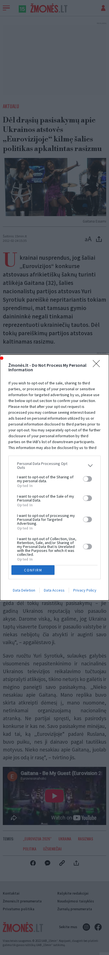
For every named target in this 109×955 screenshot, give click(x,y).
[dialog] (54, 477)
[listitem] (54, 465)
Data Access (54, 590)
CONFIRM (33, 570)
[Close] (98, 365)
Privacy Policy (84, 590)
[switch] (87, 479)
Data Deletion (24, 590)
